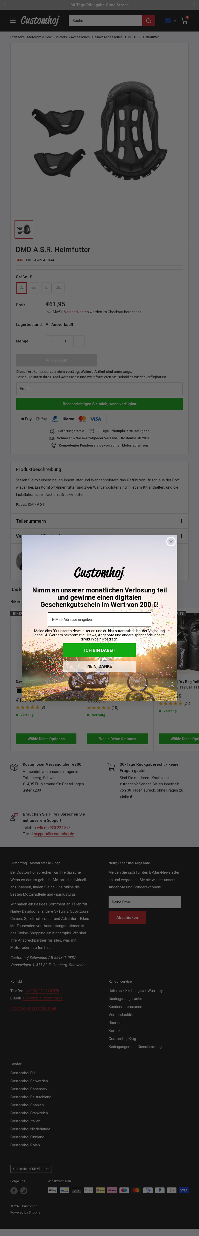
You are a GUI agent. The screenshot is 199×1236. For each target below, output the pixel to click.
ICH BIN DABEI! (99, 650)
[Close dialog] (171, 541)
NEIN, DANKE (99, 666)
